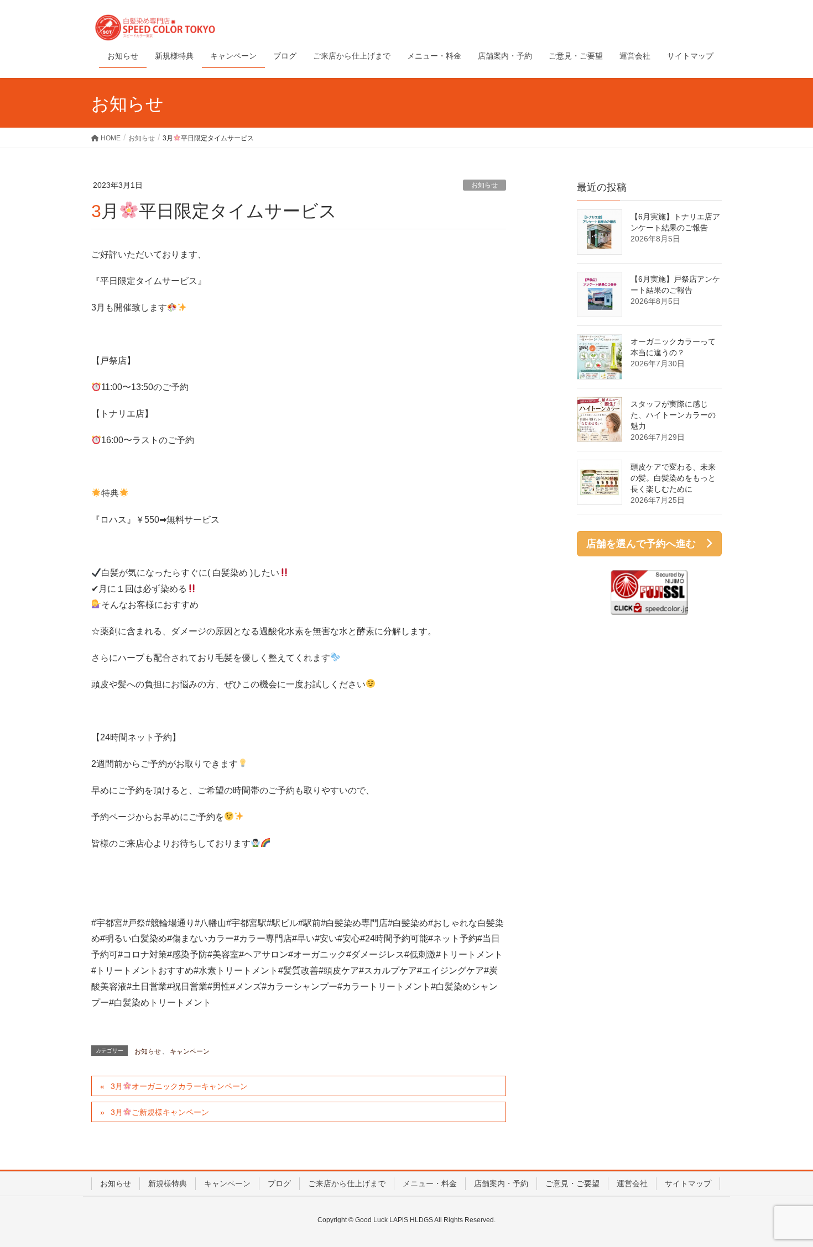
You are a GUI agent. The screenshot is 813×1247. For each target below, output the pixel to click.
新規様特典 (167, 1183)
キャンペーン (190, 1051)
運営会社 (632, 1183)
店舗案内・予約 (501, 1183)
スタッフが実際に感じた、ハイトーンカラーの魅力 (673, 414)
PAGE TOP (784, 1199)
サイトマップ (688, 1183)
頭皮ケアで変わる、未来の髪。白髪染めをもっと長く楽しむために (673, 477)
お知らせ (484, 185)
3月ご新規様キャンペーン (160, 1112)
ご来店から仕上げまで (346, 1183)
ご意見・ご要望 (572, 1183)
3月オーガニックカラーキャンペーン (179, 1086)
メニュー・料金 (430, 1183)
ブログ (279, 1183)
